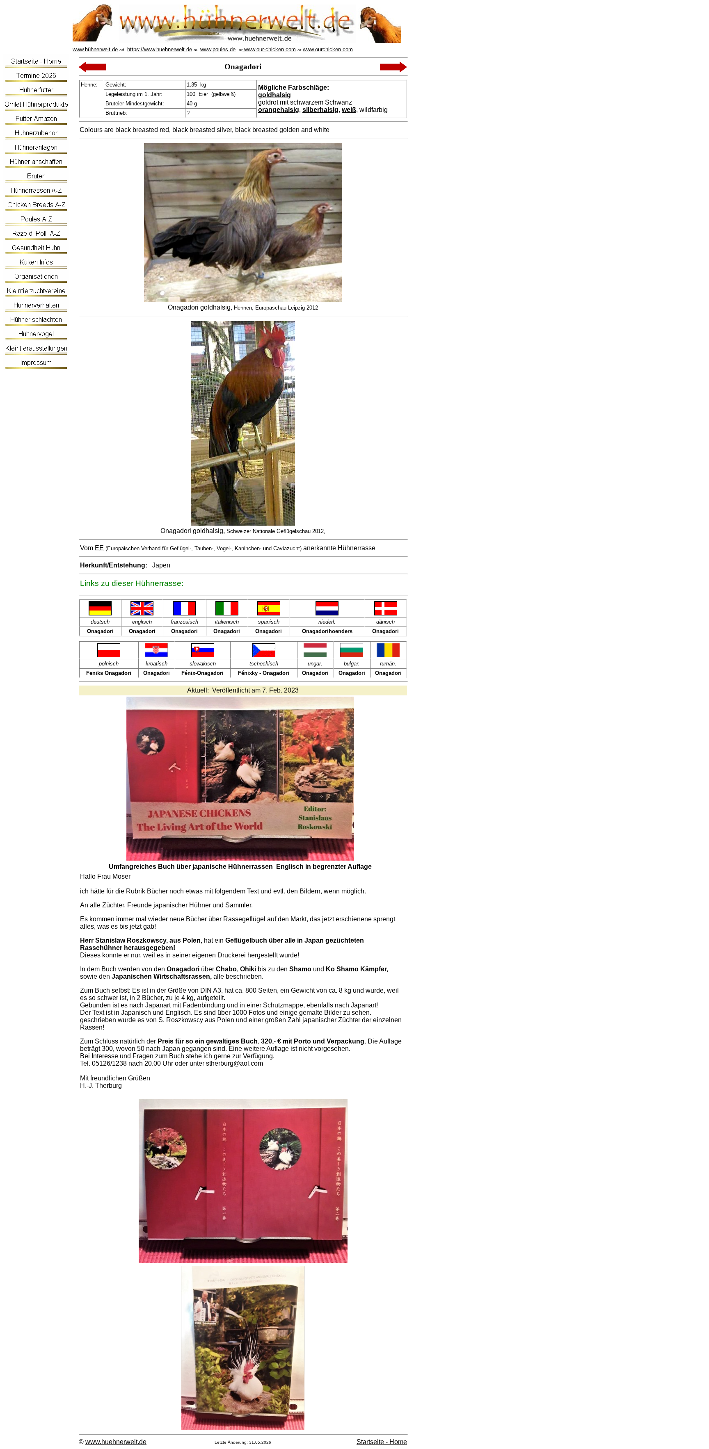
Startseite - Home (382, 1441)
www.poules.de (218, 49)
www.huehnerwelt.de (115, 1441)
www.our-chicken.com (269, 49)
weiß (349, 109)
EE (99, 548)
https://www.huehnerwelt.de (159, 49)
